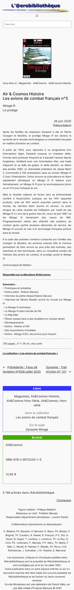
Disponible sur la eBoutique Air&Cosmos (27, 274)
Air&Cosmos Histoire (60, 83)
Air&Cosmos (39, 83)
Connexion (64, 500)
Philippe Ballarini (62, 125)
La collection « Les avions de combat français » (30, 353)
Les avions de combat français (37, 417)
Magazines (25, 83)
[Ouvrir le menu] (37, 16)
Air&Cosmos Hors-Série (23, 400)
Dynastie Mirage (37, 429)
